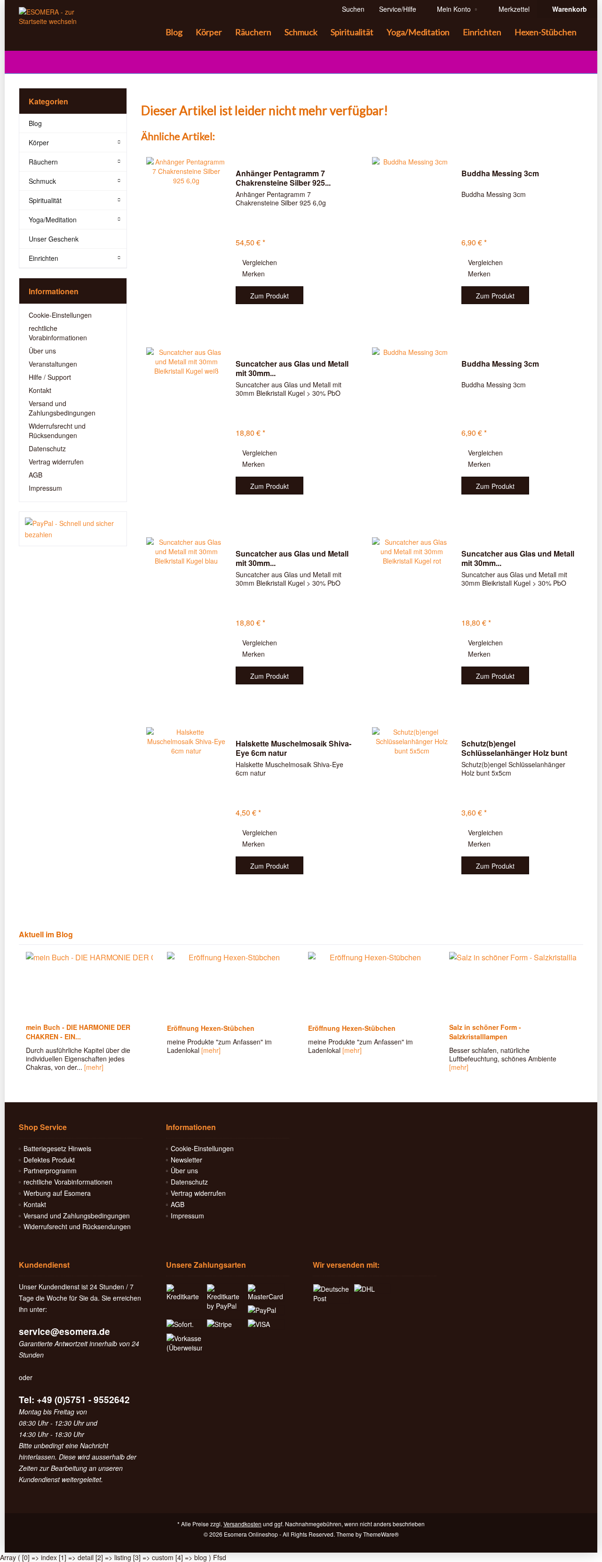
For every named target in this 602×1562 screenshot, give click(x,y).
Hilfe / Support (50, 377)
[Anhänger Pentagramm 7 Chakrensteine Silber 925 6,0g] (186, 237)
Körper (39, 142)
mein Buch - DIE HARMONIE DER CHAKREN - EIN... (78, 1031)
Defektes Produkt (49, 1159)
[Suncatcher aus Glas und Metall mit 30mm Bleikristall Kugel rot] (412, 618)
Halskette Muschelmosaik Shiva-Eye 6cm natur (293, 748)
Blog (35, 123)
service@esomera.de (64, 1331)
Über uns (42, 350)
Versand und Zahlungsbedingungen (62, 408)
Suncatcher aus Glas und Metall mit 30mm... (292, 368)
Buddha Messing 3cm (500, 174)
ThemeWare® (381, 1534)
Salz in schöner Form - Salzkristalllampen (485, 1031)
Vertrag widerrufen (56, 461)
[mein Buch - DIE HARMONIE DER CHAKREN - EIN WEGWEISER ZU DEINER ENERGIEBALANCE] (89, 985)
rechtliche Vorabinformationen (58, 332)
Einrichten (43, 258)
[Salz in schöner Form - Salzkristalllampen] (512, 985)
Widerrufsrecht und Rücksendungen (57, 430)
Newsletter (186, 1159)
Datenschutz (47, 448)
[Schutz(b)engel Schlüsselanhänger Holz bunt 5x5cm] (412, 807)
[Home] (151, 32)
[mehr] (93, 1067)
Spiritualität (45, 200)
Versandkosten (242, 1524)
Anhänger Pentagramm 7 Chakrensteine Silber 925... (283, 178)
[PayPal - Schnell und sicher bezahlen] (73, 529)
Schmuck (42, 181)
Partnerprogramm (50, 1170)
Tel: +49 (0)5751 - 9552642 (74, 1399)
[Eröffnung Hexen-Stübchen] (230, 985)
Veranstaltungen (53, 364)
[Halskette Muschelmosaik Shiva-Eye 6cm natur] (186, 807)
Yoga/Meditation (53, 219)
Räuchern (43, 161)
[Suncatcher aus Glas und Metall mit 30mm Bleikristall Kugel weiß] (186, 428)
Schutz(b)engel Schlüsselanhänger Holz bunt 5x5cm (514, 748)
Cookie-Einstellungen (60, 315)
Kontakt (40, 390)
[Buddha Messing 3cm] (412, 237)
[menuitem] (567, 9)
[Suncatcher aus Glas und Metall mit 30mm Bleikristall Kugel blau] (186, 618)
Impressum (45, 488)
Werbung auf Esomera (57, 1193)
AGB (35, 474)
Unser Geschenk (54, 238)
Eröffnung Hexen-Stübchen (210, 1028)
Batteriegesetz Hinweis (57, 1148)
